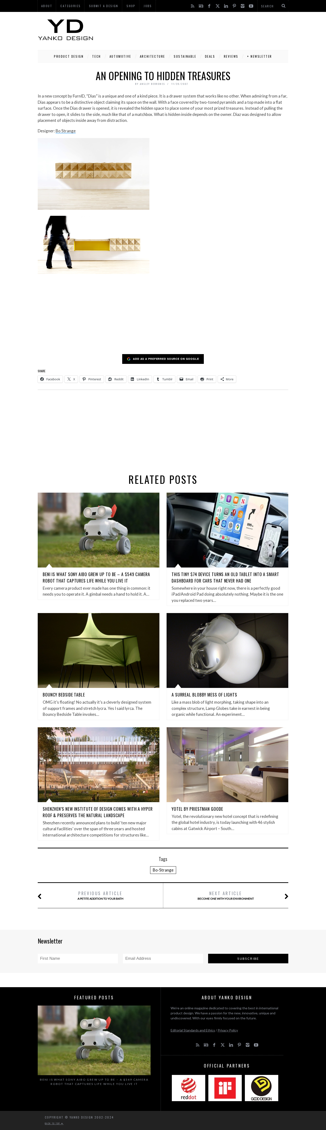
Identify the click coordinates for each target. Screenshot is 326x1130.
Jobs (148, 6)
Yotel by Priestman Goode (197, 809)
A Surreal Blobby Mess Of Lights (204, 694)
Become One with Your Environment (226, 895)
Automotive (120, 56)
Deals (210, 56)
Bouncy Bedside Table (64, 694)
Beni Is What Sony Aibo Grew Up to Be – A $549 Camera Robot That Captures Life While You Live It (96, 577)
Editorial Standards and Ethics (193, 1030)
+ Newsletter (259, 56)
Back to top (53, 1123)
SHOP (131, 6)
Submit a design (103, 6)
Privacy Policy (228, 1030)
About (46, 6)
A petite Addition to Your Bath (100, 895)
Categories (70, 6)
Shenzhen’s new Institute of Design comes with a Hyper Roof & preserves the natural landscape (98, 812)
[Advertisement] (201, 30)
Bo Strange (66, 130)
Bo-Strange (163, 869)
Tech (96, 56)
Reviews (231, 56)
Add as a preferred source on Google (166, 359)
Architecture (152, 56)
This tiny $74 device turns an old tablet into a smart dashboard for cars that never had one (225, 577)
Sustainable (185, 56)
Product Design (69, 56)
